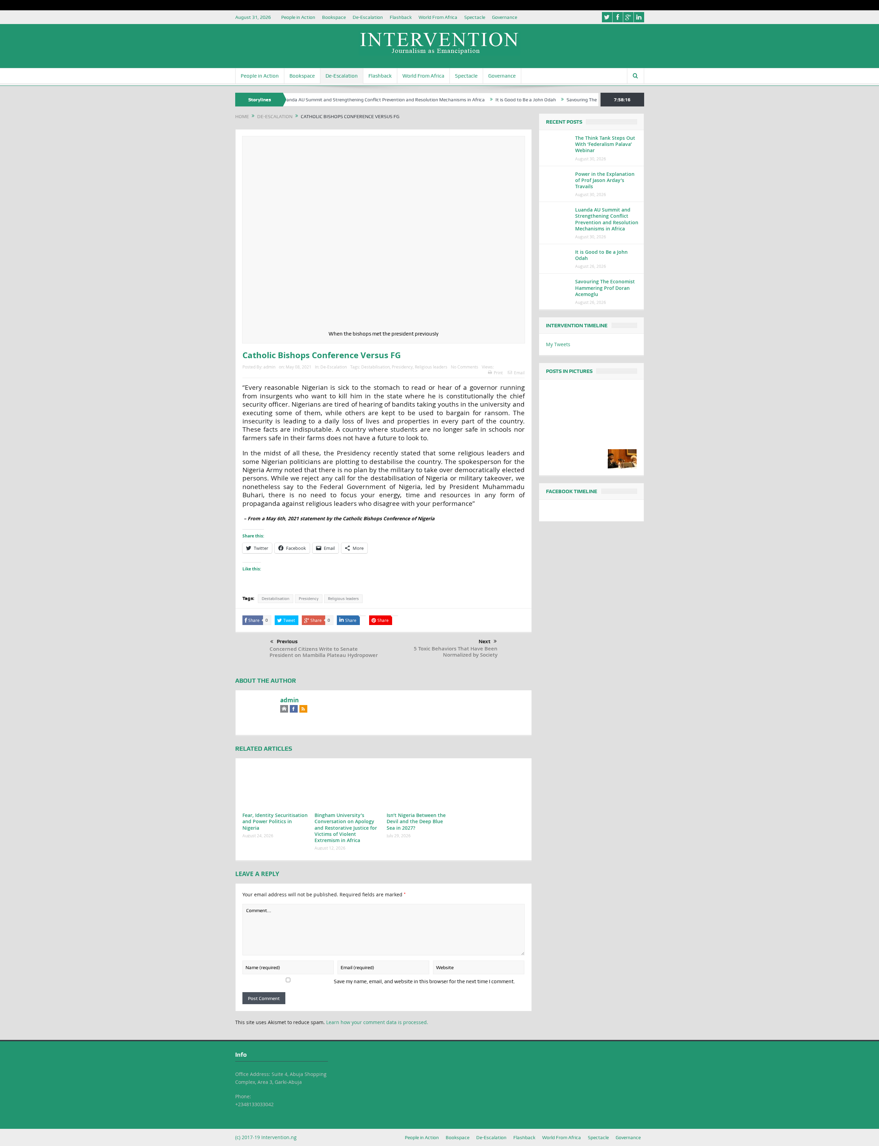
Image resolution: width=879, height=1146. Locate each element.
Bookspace (334, 17)
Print (498, 372)
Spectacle (474, 17)
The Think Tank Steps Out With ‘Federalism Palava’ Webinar (605, 144)
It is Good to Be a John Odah (495, 99)
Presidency (402, 367)
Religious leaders (431, 367)
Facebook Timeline (571, 491)
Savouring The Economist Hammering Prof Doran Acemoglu (605, 287)
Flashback (401, 17)
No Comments (464, 367)
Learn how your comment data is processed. (377, 1022)
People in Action (298, 17)
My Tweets (558, 344)
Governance (504, 17)
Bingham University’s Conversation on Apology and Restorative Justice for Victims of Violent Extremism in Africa (346, 827)
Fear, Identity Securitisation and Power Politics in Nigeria (275, 821)
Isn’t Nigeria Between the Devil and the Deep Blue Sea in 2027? (416, 821)
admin (269, 367)
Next (484, 641)
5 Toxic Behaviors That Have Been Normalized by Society (456, 651)
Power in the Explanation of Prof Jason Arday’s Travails (605, 180)
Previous (287, 641)
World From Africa (438, 17)
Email (519, 372)
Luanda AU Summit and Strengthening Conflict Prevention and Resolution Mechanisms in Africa (353, 99)
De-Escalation (368, 17)
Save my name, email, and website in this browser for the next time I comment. (424, 981)
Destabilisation (375, 367)
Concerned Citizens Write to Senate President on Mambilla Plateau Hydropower (324, 652)
